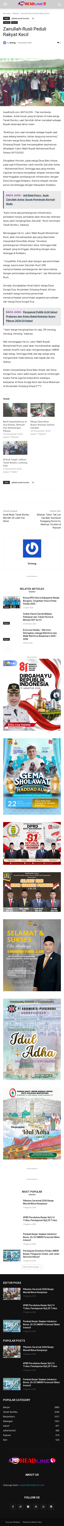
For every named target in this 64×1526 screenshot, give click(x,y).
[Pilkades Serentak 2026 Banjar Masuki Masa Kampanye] (12, 1205)
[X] (23, 51)
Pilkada (16, 13)
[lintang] (5, 42)
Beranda (7, 13)
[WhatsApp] (37, 51)
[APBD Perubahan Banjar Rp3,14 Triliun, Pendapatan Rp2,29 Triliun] (12, 1222)
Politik (14, 22)
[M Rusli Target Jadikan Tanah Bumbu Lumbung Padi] (15, 448)
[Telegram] (28, 1507)
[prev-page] (5, 649)
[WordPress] (51, 1507)
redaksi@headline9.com (31, 1485)
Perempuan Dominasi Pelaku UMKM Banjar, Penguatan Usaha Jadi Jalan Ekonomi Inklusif (41, 1254)
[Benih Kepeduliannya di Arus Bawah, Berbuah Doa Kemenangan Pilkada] (15, 410)
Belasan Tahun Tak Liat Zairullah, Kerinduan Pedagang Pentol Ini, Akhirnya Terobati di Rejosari (49, 521)
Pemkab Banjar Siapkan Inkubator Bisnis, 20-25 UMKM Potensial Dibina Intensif (41, 1237)
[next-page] (10, 649)
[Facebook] (16, 51)
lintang (13, 42)
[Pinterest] (30, 51)
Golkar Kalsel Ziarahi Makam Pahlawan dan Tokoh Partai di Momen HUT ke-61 (38, 617)
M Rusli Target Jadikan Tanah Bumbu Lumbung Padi (15, 462)
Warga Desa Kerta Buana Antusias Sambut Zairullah (42, 424)
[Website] (36, 1507)
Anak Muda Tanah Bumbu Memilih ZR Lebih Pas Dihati (16, 518)
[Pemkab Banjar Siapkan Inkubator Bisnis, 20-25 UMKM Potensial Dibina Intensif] (12, 1239)
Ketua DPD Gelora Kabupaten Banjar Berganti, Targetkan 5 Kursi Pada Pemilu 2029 (41, 601)
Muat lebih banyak (31, 1267)
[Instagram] (21, 1507)
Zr (33, 18)
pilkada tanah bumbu (20, 18)
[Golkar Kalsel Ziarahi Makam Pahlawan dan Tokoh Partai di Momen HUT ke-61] (12, 618)
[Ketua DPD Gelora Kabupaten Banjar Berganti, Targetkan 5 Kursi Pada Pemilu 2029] (12, 602)
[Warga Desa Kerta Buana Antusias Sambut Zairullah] (42, 410)
